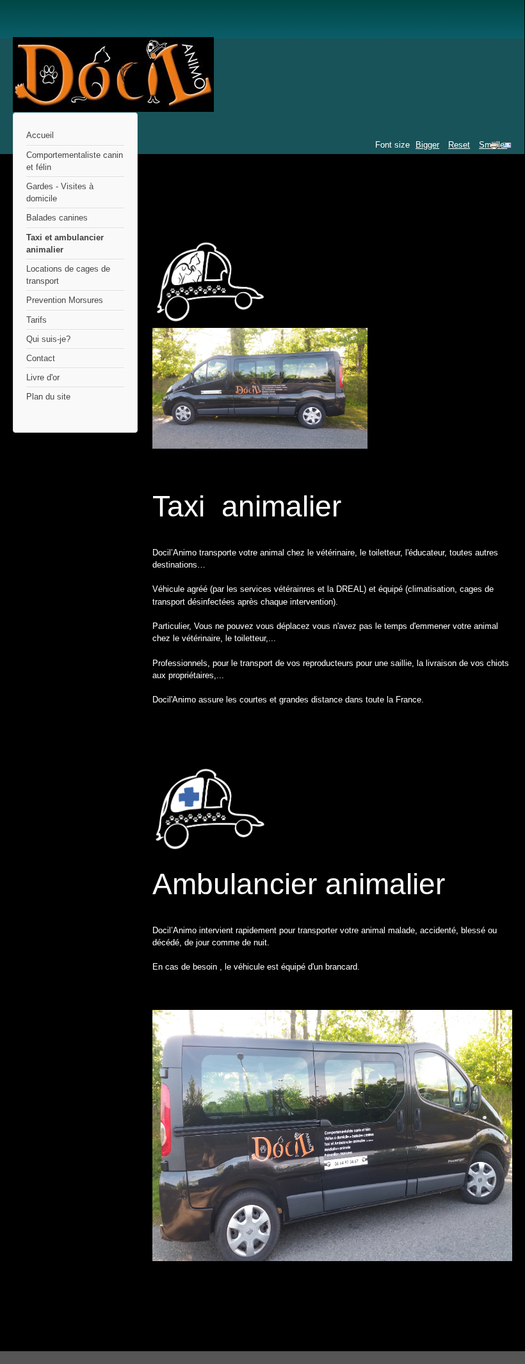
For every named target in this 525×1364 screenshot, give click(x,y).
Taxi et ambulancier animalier (65, 243)
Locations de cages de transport (68, 275)
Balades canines (57, 217)
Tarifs (36, 320)
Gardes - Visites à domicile (59, 192)
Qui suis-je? (48, 339)
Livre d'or (43, 377)
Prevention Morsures (64, 300)
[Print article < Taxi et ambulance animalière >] (495, 148)
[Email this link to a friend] (507, 148)
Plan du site (48, 396)
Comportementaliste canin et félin (74, 161)
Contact (40, 358)
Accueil (40, 135)
